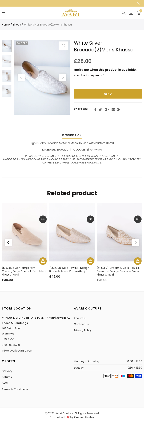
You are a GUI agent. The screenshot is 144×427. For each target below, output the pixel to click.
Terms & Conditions (15, 389)
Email (113, 109)
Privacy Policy (83, 330)
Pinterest (118, 109)
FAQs (5, 383)
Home (6, 24)
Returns (7, 377)
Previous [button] (21, 77)
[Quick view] (43, 219)
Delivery (7, 371)
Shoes (17, 24)
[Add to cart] (43, 261)
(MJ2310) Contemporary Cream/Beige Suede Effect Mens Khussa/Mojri (24, 271)
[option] (42, 77)
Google (107, 109)
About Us (80, 318)
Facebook (95, 109)
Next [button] (62, 77)
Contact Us (81, 324)
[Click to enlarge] (63, 45)
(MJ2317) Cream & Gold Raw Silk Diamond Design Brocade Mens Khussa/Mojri (118, 271)
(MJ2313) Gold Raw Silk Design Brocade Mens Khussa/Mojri (69, 269)
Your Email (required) (89, 75)
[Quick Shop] (90, 261)
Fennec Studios (84, 417)
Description (72, 135)
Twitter (100, 109)
